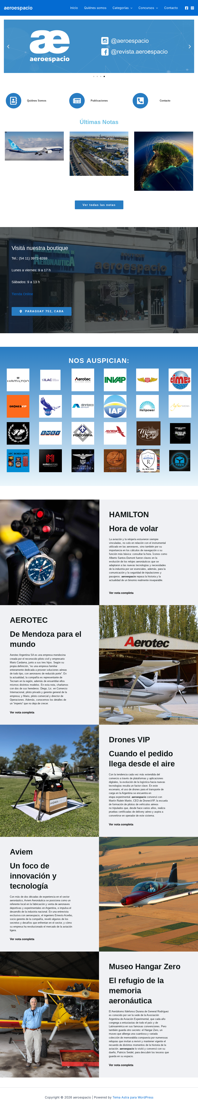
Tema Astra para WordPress (133, 1097)
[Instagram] (192, 8)
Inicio (74, 8)
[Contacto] (140, 100)
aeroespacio (18, 8)
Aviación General (148, 182)
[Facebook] (186, 8)
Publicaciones (99, 100)
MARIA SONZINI (35, 170)
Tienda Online (22, 294)
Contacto (171, 8)
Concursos (146, 8)
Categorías (121, 8)
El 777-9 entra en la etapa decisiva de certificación (34, 150)
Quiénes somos (95, 8)
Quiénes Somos (36, 100)
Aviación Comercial (35, 174)
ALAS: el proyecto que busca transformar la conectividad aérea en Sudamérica (164, 148)
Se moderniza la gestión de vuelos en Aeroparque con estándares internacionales (99, 152)
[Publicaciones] (77, 100)
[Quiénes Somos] (13, 100)
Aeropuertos (114, 178)
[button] (130, 8)
